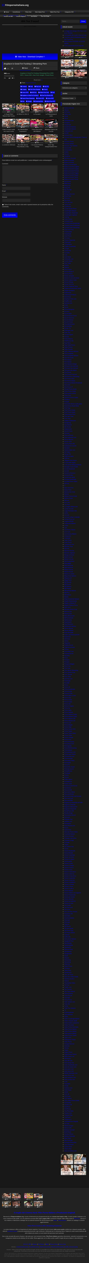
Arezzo (66, 154)
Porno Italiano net (69, 720)
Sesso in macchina (70, 876)
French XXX (41, 98)
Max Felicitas (68, 1140)
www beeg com (69, 1062)
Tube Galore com (69, 1002)
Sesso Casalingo (69, 855)
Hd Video (67, 452)
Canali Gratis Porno (70, 208)
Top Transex (68, 989)
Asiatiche (67, 156)
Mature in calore (69, 574)
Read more (37, 80)
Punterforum (68, 781)
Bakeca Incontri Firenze (71, 171)
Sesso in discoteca (70, 872)
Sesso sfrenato (69, 899)
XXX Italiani (68, 1098)
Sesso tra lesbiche (70, 901)
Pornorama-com (69, 756)
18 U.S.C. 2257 (27, 1244)
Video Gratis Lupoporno (71, 1023)
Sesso (66, 848)
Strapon (66, 958)
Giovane (67, 433)
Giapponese (68, 429)
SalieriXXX (67, 830)
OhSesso (67, 639)
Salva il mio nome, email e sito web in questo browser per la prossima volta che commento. (27, 205)
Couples (24, 89)
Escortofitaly (68, 326)
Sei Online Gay (69, 846)
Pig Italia (67, 655)
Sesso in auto (68, 863)
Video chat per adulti (70, 1021)
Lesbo (66, 525)
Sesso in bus (68, 869)
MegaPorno (68, 580)
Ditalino (66, 267)
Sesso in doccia (69, 874)
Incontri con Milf (8, 16)
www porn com (69, 1069)
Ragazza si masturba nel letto (73, 802)
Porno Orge (67, 727)
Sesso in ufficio (69, 888)
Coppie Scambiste (70, 246)
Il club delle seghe (70, 462)
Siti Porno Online (69, 932)
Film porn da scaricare (71, 366)
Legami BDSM (68, 521)
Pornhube (67, 681)
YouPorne (67, 1117)
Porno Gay (67, 697)
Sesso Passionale (70, 895)
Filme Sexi (67, 395)
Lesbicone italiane (70, 523)
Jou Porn (67, 504)
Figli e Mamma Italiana (71, 351)
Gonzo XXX (25, 92)
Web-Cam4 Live (69, 1056)
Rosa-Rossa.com (69, 825)
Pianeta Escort (68, 653)
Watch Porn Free (55, 12)
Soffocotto (67, 937)
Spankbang (67, 943)
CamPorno (67, 206)
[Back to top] (84, 1258)
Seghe (66, 844)
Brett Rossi (67, 1132)
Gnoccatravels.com (70, 437)
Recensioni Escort (70, 815)
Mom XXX (67, 607)
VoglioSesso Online (70, 1054)
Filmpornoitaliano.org (16, 4)
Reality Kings (68, 813)
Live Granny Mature (70, 534)
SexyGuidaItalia (69, 918)
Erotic (66, 305)
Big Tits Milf (67, 190)
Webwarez (67, 1058)
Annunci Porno (69, 141)
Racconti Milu (68, 800)
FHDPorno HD (68, 341)
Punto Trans (68, 783)
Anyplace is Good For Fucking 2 (30, 95)
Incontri (66, 471)
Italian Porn (67, 490)
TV (65, 1010)
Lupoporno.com (69, 544)
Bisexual (67, 192)
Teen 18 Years (68, 974)
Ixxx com (67, 502)
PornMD (66, 683)
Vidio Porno (68, 1041)
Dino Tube (67, 263)
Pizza (66, 657)
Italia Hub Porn (69, 487)
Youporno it (67, 1119)
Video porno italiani (70, 1033)
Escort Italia (68, 313)
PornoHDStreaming (70, 748)
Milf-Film (34, 92)
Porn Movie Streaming (71, 670)
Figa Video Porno (69, 345)
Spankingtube (68, 945)
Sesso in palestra (69, 878)
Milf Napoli (67, 588)
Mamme (66, 548)
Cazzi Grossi (68, 219)
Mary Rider (67, 1138)
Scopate (66, 842)
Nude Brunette (68, 632)
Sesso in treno (68, 886)
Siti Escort (67, 926)
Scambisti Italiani (69, 834)
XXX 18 (66, 1094)
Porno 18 (67, 687)
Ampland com (68, 131)
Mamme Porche (69, 550)
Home (7, 12)
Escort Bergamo (69, 309)
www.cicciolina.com (70, 1151)
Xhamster (67, 1083)
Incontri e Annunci (69, 473)
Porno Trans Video (70, 733)
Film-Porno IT (68, 387)
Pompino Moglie (69, 664)
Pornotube (67, 762)
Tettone (66, 981)
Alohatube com (69, 120)
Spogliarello (68, 953)
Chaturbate (67, 234)
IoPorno (66, 483)
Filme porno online (70, 393)
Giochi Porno (68, 431)
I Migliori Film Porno (70, 460)
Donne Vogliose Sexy (71, 286)
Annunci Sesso (69, 143)
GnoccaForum (68, 435)
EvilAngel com (68, 330)
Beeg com (67, 185)
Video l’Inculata (69, 1025)
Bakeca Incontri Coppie (71, 169)
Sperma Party (68, 949)
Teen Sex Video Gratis (71, 976)
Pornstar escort (69, 769)
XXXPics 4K (68, 1104)
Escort (66, 307)
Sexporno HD (68, 913)
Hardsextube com (69, 450)
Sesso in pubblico (69, 882)
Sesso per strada (69, 897)
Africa (66, 118)
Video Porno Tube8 (70, 1035)
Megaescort (68, 578)
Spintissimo (68, 951)
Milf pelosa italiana (70, 590)
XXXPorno (67, 1109)
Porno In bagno (69, 706)
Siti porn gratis (68, 928)
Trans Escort (68, 995)
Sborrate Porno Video (71, 832)
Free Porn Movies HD (47, 95)
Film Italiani (67, 359)
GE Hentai (67, 427)
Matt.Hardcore (68, 567)
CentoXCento (16, 12)
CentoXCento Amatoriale (72, 223)
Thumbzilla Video (69, 983)
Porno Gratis (68, 699)
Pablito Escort (68, 645)
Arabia (66, 152)
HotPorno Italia (69, 456)
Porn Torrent (68, 674)
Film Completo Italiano (71, 355)
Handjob (67, 448)
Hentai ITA (67, 454)
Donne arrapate (69, 276)
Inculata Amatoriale (70, 479)
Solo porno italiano (70, 939)
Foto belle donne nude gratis (73, 404)
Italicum (66, 500)
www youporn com (70, 1077)
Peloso (66, 649)
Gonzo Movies (68, 439)
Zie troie (66, 1123)
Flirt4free (67, 399)
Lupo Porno (68, 540)
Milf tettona (67, 595)
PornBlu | (67, 1247)
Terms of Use (62, 1244)
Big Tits (47, 86)
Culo (65, 255)
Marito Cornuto (68, 559)
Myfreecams (68, 620)
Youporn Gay (68, 1115)
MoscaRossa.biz (69, 616)
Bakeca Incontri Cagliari (71, 166)
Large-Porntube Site (70, 511)
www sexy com (69, 1071)
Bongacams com (69, 194)
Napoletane (68, 622)
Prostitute (67, 773)
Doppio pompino (69, 290)
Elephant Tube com (70, 299)
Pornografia (68, 746)
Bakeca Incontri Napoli (71, 175)
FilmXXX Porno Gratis (71, 397)
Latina (66, 513)
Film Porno (67, 372)
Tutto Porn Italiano (70, 1008)
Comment (5, 163)
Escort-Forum (68, 322)
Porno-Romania (69, 741)
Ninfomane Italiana (70, 626)
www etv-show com (70, 1067)
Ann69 (66, 133)
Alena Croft (67, 1128)
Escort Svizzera (69, 318)
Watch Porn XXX (50, 101)
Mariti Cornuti (68, 557)
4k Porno (67, 112)
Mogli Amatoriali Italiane (71, 599)
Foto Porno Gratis (69, 410)
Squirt (66, 955)
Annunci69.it (68, 150)
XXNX (66, 1092)
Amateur (24, 86)
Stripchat (67, 964)
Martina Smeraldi (69, 1136)
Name (4, 185)
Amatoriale (67, 124)
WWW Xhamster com (70, 1073)
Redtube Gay (68, 819)
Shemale (67, 920)
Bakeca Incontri (69, 160)
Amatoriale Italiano (70, 127)
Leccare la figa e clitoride (72, 517)
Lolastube (67, 538)
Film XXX (67, 385)
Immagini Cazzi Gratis (71, 467)
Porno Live (67, 723)
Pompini (66, 660)
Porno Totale (68, 731)
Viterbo (66, 1048)
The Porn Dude (45, 16)
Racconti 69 (68, 790)
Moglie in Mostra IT (70, 603)
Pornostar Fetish (69, 760)
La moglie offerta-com (71, 506)
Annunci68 (67, 148)
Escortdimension (69, 324)
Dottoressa (67, 292)
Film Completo (68, 353)
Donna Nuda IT (69, 271)
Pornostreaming (74, 1247)
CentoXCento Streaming (71, 227)
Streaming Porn (39, 101)
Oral (23, 101)
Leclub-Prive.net (69, 519)
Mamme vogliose (69, 553)
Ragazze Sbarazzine (70, 806)
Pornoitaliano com (70, 752)
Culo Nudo (67, 257)
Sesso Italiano (68, 890)
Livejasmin (67, 536)
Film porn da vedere (70, 370)
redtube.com (68, 821)
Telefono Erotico (69, 979)
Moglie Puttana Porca (71, 605)
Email (4, 191)
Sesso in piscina (69, 880)
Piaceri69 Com (69, 651)
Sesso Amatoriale (69, 851)
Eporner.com (68, 303)
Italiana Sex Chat (69, 492)
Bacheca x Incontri (70, 158)
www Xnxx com (69, 1075)
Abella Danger (68, 1125)
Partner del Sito (69, 108)
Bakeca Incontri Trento (71, 179)
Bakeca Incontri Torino (71, 177)
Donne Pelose (68, 282)
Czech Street (68, 261)
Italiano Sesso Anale (70, 496)
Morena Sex (68, 611)
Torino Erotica (68, 993)
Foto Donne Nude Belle (71, 406)
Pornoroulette (68, 758)
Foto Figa (67, 408)
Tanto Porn (67, 970)
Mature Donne (68, 569)
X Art (65, 1081)
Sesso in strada (69, 884)
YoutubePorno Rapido (71, 1121)
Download (67, 297)
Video (66, 1016)
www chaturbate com (70, 1065)
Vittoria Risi (67, 1149)
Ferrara (66, 336)
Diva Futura (68, 269)
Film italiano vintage (70, 364)
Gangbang (67, 422)
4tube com (67, 114)
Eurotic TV (67, 328)
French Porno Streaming (28, 98)
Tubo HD (67, 1004)
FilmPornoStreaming (45, 1247)
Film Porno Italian (69, 380)
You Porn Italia (68, 1111)
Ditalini (66, 265)
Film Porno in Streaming (71, 376)
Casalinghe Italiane (70, 211)
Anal (31, 86)
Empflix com (68, 301)
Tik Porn (66, 985)
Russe (66, 827)
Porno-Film (67, 739)
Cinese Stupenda (69, 240)
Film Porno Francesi (70, 374)
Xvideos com (68, 1088)
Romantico (67, 823)
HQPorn (66, 458)
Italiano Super (68, 498)
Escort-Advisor (68, 320)
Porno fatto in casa (70, 695)
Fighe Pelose (68, 347)
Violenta (66, 1046)
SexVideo (67, 916)
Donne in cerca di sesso (71, 278)
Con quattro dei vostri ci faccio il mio (75, 35)
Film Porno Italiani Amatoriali (73, 383)
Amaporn (67, 122)
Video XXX (67, 1037)
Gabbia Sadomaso (70, 420)
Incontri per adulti (69, 477)
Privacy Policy (54, 1244)
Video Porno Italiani (70, 1029)
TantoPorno (67, 972)
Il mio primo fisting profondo (72, 464)
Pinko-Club (28, 12)
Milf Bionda (67, 582)
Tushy (66, 1006)
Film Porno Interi (69, 378)
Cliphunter (67, 242)
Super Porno (68, 966)
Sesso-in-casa (68, 903)
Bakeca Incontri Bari (70, 164)
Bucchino (67, 200)
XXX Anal (67, 1096)
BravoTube (67, 196)
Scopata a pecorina (70, 838)
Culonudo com (68, 259)
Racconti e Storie (69, 792)
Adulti (66, 116)
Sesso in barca (69, 867)
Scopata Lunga (69, 840)
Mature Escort (68, 571)
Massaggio (67, 563)
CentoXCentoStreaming (22, 1247)
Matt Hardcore (68, 565)
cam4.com (67, 204)
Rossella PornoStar (70, 1142)
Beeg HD (67, 187)
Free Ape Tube (68, 416)
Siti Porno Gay (68, 930)
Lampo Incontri (68, 508)
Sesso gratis (68, 861)
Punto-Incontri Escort (70, 785)
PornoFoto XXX (69, 744)
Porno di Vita (68, 693)
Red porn (67, 817)
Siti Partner (34, 16)
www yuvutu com (69, 1079)
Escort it (66, 311)
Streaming (67, 960)
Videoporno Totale (70, 1039)
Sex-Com (67, 909)
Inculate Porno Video (70, 481)
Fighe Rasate (68, 349)
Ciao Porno (67, 236)
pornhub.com (68, 678)
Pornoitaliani (68, 750)
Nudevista (67, 636)
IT (65, 485)
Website (4, 197)
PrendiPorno (68, 771)
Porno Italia (67, 710)
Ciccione (67, 238)
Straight (30, 101)
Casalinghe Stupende (71, 213)
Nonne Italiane (68, 630)
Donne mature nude (70, 280)
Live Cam (67, 532)
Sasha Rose (68, 1146)
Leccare (66, 515)
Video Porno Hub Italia (71, 1027)
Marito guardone (69, 561)
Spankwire (67, 947)
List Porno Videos (69, 529)
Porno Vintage (68, 737)
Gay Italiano (68, 425)
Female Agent (68, 334)
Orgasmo (67, 643)
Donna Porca (68, 273)
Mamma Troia (68, 546)
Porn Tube (67, 676)
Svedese (67, 968)
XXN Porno (67, 1090)
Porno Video (68, 735)
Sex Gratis (67, 905)
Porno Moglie (68, 725)
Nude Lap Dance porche (71, 634)
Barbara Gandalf (69, 1130)
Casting (66, 217)
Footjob (66, 401)
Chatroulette (68, 231)
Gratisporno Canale (70, 446)
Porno (66, 685)
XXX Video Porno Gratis (71, 1100)
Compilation (68, 244)
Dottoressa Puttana (70, 294)
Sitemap (34, 1244)
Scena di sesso (69, 836)
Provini (66, 775)
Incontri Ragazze (21, 16)
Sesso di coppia (69, 859)
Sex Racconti (68, 907)
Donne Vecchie (69, 284)
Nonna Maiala (68, 628)
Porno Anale (68, 691)
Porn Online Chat (69, 672)
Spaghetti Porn (69, 941)
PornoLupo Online (70, 754)
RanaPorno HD (69, 811)
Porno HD (67, 704)
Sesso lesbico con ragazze (72, 892)
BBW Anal (67, 183)
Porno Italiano (68, 712)
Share (37, 68)
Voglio (66, 1050)
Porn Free (67, 666)
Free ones (67, 418)
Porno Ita (67, 708)
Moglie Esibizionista (70, 601)
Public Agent (68, 779)
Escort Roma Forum (70, 315)
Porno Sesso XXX (70, 729)
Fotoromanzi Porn (69, 414)
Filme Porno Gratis (70, 391)
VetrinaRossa (68, 1014)
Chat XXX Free (69, 229)
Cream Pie (67, 250)
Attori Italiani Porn (40, 12)
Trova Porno (68, 1000)
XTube (66, 1086)
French (45, 89)
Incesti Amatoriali (69, 469)
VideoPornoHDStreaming (57, 1247)
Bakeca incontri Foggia (71, 173)
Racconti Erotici (69, 794)
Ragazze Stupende (70, 809)
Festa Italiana (68, 339)
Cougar (66, 248)
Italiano (66, 494)
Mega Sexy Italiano (70, 576)
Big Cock (38, 86)
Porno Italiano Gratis (70, 714)
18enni (66, 110)
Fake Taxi (67, 332)
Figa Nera (67, 343)
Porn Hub (67, 668)
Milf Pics (67, 592)
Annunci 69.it (68, 135)
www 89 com (68, 1060)
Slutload (66, 934)
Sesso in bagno (69, 865)
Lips (65, 527)
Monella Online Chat (70, 609)
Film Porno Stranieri (35, 89)
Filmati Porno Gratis (70, 389)
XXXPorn (67, 1107)
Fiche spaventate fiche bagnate (74, 45)
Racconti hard (68, 798)
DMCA (47, 1244)
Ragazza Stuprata (69, 804)
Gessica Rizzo (68, 1134)
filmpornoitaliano (31, 83)
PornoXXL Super (69, 767)
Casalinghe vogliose (70, 215)
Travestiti (67, 997)
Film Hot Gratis (69, 357)
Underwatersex (69, 1012)
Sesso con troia (69, 857)
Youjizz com (68, 1113)
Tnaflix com (67, 987)
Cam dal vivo (68, 202)
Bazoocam (67, 181)
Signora (66, 924)
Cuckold (66, 252)
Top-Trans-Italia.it (69, 991)
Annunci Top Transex (70, 145)
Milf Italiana (67, 586)
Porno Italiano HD (69, 718)
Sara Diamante (69, 1144)
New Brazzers (68, 624)
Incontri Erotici (68, 475)
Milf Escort (67, 584)
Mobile (66, 597)
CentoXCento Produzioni (72, 225)
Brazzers (67, 198)
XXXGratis (67, 1102)
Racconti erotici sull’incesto (72, 796)
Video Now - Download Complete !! (31, 57)
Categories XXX (69, 12)
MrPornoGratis (68, 618)
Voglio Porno (68, 1052)
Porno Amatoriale (69, 689)
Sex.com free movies (70, 911)
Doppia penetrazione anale (72, 288)
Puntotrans (67, 788)
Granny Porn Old (69, 443)
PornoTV (67, 764)
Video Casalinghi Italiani (71, 1018)
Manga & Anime (69, 555)
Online (66, 641)
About (26, 68)
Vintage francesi (69, 1044)
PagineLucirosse (69, 647)
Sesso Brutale (68, 853)
